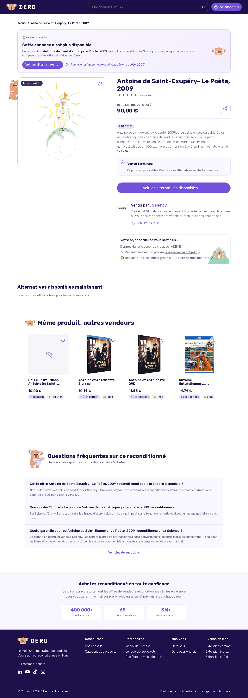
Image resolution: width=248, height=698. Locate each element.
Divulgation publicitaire (215, 691)
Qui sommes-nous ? (31, 664)
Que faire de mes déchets (190, 258)
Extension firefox (217, 651)
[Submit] (204, 7)
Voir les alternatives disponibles (170, 188)
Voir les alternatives (40, 64)
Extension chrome (218, 646)
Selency (159, 205)
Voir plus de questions (124, 552)
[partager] (225, 108)
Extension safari (217, 657)
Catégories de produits (100, 651)
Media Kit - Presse (138, 646)
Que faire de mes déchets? (144, 657)
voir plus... (123, 150)
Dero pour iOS (181, 646)
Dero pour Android (184, 651)
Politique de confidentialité (178, 691)
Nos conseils (93, 646)
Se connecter (229, 7)
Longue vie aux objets (180, 252)
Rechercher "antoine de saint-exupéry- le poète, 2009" (108, 64)
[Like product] (100, 84)
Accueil (22, 23)
